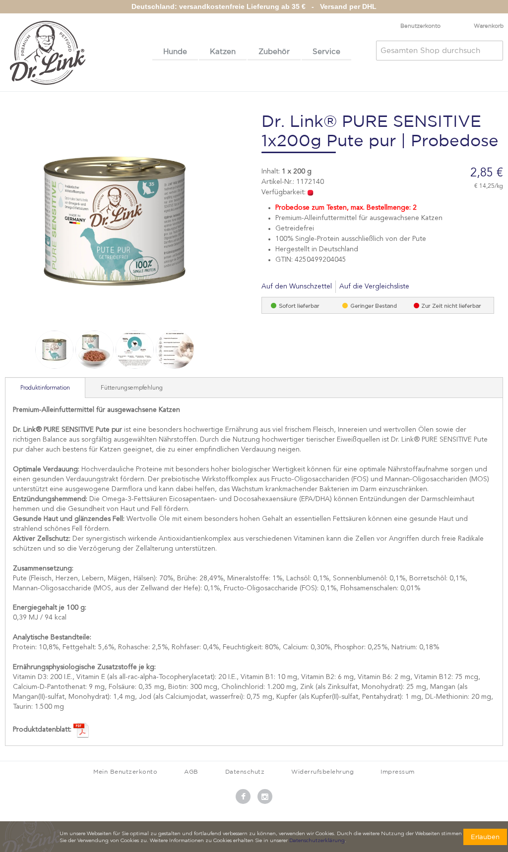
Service (326, 51)
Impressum (398, 771)
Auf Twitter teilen (450, 287)
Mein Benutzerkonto (125, 771)
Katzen (223, 51)
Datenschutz (245, 771)
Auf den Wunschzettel (296, 286)
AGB (191, 771)
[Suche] (493, 50)
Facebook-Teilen (430, 287)
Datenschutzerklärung (317, 841)
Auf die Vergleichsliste (374, 286)
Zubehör (274, 51)
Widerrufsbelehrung (322, 771)
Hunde (175, 51)
